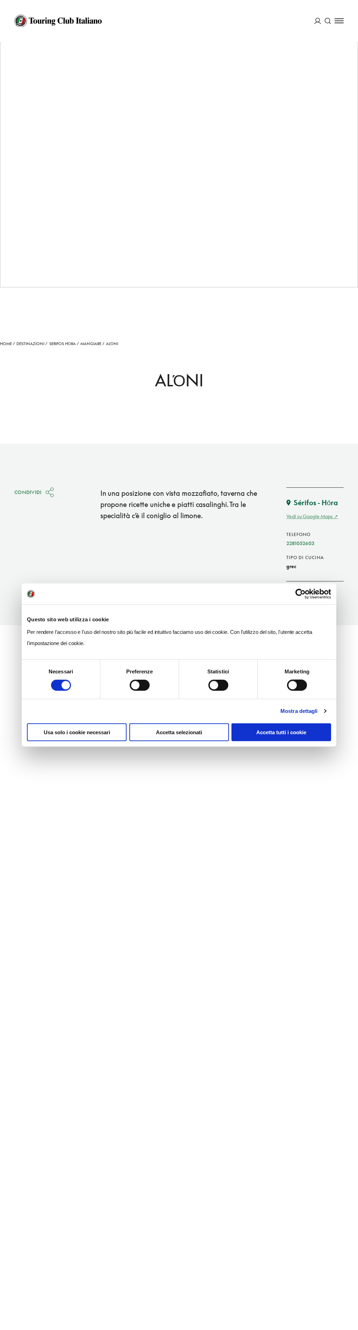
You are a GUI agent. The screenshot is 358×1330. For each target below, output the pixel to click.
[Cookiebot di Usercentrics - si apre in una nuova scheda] (300, 594)
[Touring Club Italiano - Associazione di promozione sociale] (58, 21)
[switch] (140, 685)
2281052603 (300, 543)
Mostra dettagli (299, 711)
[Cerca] (327, 21)
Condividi (28, 492)
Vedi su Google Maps (309, 516)
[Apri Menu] (339, 21)
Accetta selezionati (179, 732)
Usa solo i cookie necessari (77, 732)
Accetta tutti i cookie (281, 732)
